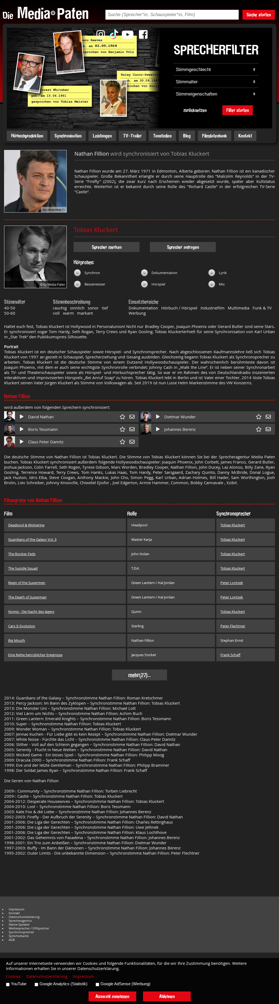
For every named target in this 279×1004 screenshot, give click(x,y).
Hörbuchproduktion (27, 135)
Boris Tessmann (43, 429)
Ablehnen (167, 996)
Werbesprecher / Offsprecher (29, 928)
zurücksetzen (195, 110)
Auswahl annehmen (112, 996)
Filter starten (237, 110)
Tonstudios (162, 135)
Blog (187, 135)
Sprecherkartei (19, 936)
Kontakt (245, 135)
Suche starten (259, 14)
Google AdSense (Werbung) (125, 984)
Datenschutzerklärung (24, 917)
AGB (12, 940)
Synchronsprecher (21, 932)
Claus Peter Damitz (45, 441)
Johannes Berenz (180, 429)
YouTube (18, 984)
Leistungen (102, 135)
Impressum (16, 909)
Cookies (13, 976)
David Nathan (41, 416)
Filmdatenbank (214, 135)
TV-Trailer (132, 135)
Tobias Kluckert (96, 230)
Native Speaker (19, 924)
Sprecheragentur (20, 921)
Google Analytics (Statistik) (63, 984)
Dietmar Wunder (180, 416)
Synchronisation (67, 135)
